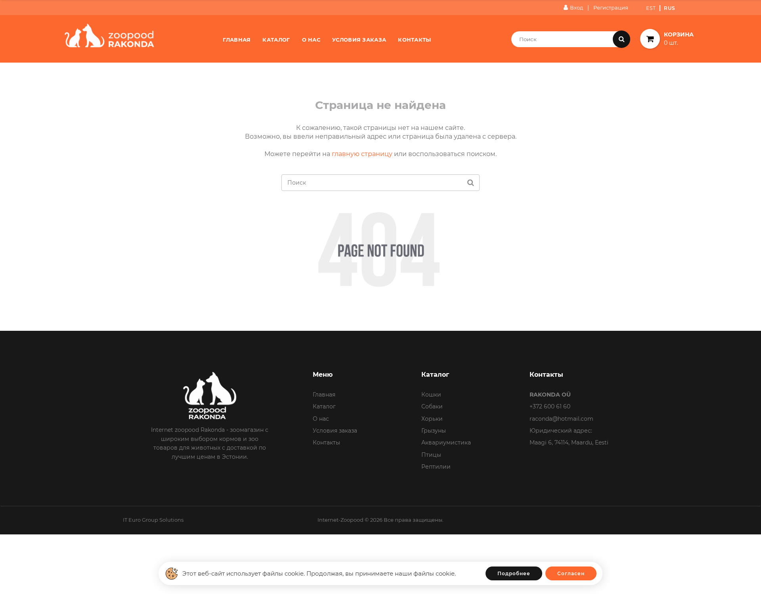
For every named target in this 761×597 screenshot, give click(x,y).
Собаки (432, 406)
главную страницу (362, 154)
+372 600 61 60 (550, 406)
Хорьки (432, 418)
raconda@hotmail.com (561, 418)
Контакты (414, 39)
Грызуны (433, 430)
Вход (576, 7)
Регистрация (610, 7)
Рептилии (436, 466)
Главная (236, 39)
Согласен (571, 573)
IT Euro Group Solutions (153, 520)
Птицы (431, 454)
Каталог (276, 39)
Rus (669, 8)
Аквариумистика (446, 442)
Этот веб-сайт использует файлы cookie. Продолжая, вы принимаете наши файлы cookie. (319, 573)
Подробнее (513, 573)
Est (651, 8)
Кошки (431, 394)
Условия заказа (359, 39)
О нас (311, 39)
